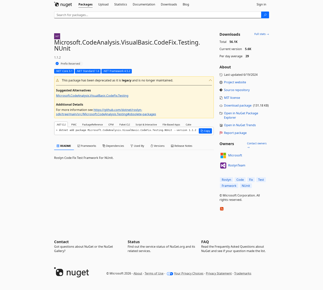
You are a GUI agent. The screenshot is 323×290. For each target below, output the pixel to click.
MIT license (232, 98)
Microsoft (235, 155)
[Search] (265, 15)
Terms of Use (154, 273)
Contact (61, 241)
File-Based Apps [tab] (171, 124)
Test (261, 180)
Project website (235, 82)
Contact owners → (257, 145)
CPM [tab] (111, 124)
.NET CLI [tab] (61, 124)
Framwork (229, 186)
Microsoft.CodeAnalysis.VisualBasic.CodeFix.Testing (92, 96)
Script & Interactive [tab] (146, 124)
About (137, 273)
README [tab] (65, 146)
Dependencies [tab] (114, 146)
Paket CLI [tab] (124, 124)
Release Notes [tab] (183, 146)
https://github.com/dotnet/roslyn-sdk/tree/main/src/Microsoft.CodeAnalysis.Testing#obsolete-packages (106, 112)
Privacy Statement (219, 273)
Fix (251, 180)
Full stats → (261, 34)
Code (240, 180)
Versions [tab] (159, 146)
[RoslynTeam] (223, 165)
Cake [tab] (188, 124)
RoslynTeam (236, 165)
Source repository (237, 90)
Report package (235, 133)
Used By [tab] (138, 146)
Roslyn (226, 180)
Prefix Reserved (70, 63)
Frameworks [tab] (88, 146)
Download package (238, 105)
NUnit (246, 186)
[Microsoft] (223, 155)
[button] (134, 80)
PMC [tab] (74, 124)
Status (134, 241)
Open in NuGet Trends (240, 125)
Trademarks (242, 273)
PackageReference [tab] (92, 124)
